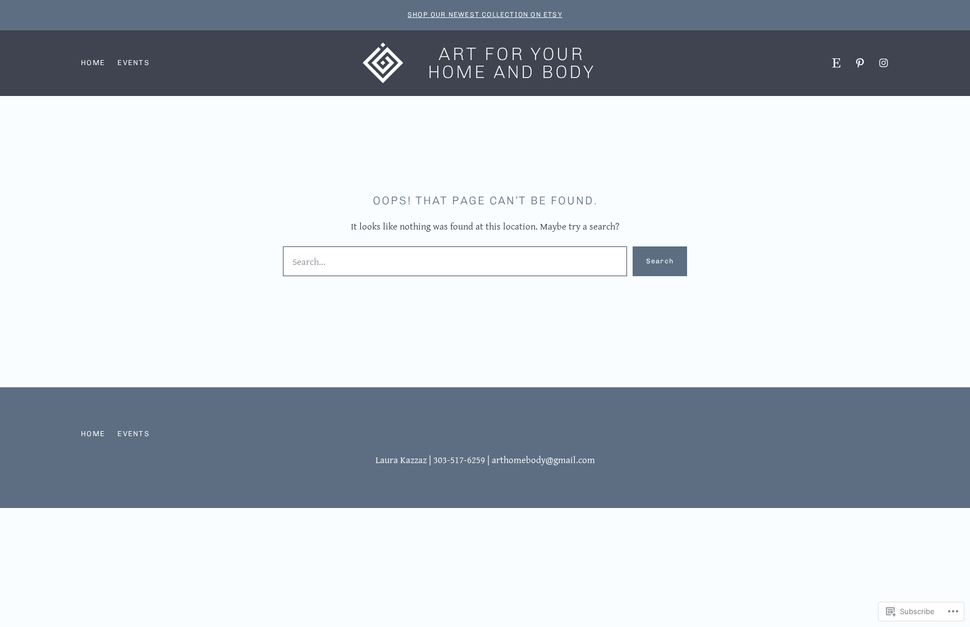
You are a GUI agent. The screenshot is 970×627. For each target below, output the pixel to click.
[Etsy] (836, 62)
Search (660, 261)
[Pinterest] (860, 62)
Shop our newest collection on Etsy (485, 15)
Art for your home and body (512, 63)
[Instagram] (883, 62)
